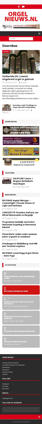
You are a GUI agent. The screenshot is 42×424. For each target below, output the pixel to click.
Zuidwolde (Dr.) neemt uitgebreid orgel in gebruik (18, 78)
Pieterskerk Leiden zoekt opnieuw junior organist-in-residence (19, 235)
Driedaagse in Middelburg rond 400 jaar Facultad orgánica (19, 244)
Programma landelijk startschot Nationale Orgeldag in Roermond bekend (19, 224)
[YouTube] (23, 6)
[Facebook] (19, 6)
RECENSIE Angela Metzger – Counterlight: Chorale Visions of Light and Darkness (18, 203)
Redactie (24, 82)
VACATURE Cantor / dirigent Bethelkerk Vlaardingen (23, 181)
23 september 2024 (22, 187)
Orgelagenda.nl (7, 398)
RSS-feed (5, 389)
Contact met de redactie (10, 363)
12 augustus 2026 (10, 249)
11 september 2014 (22, 110)
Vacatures (9, 173)
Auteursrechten (7, 372)
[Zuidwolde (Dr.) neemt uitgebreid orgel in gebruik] (21, 62)
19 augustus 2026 (10, 230)
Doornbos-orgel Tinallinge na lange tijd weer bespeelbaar (25, 106)
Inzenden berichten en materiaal (13, 365)
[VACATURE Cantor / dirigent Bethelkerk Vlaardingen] (6, 180)
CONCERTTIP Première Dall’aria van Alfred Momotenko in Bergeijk (20, 213)
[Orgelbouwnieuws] (6, 107)
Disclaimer (5, 370)
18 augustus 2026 (10, 240)
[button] (38, 33)
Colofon (5, 374)
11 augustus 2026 (10, 259)
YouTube (5, 386)
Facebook (5, 384)
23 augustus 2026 (10, 209)
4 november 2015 (10, 82)
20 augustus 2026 (10, 218)
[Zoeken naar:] (21, 39)
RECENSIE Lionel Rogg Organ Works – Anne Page (20, 254)
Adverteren (6, 367)
